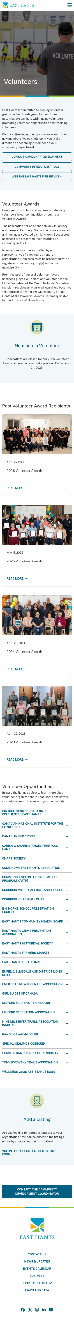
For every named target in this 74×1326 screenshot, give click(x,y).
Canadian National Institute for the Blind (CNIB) (32, 825)
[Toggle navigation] (69, 5)
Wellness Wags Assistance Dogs (28, 1071)
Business (37, 1276)
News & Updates (37, 1261)
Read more (15, 488)
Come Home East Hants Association (31, 868)
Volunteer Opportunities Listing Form (29, 1152)
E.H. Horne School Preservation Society (28, 910)
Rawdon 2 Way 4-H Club (20, 1034)
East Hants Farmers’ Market (26, 952)
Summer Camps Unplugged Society (30, 1053)
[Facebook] (23, 1310)
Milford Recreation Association (28, 1012)
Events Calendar (37, 1268)
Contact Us (37, 1254)
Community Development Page (37, 166)
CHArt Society (14, 858)
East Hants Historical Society (27, 943)
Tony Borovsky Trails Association (30, 1062)
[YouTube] (51, 1310)
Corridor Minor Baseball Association (33, 890)
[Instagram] (37, 1310)
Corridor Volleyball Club (23, 899)
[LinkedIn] (44, 1310)
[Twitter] (30, 1310)
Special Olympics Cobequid (23, 1043)
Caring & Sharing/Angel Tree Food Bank (30, 847)
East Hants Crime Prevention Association (26, 932)
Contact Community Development (37, 156)
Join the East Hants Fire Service (35, 176)
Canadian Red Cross (18, 836)
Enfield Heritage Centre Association (32, 984)
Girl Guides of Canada (20, 993)
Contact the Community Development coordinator (37, 1191)
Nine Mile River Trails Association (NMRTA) (30, 1023)
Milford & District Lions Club (26, 1003)
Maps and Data (37, 1290)
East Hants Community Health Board (32, 921)
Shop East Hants (36, 1283)
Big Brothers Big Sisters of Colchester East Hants (24, 812)
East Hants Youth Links (21, 962)
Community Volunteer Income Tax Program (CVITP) (29, 878)
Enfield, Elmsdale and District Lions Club (32, 973)
